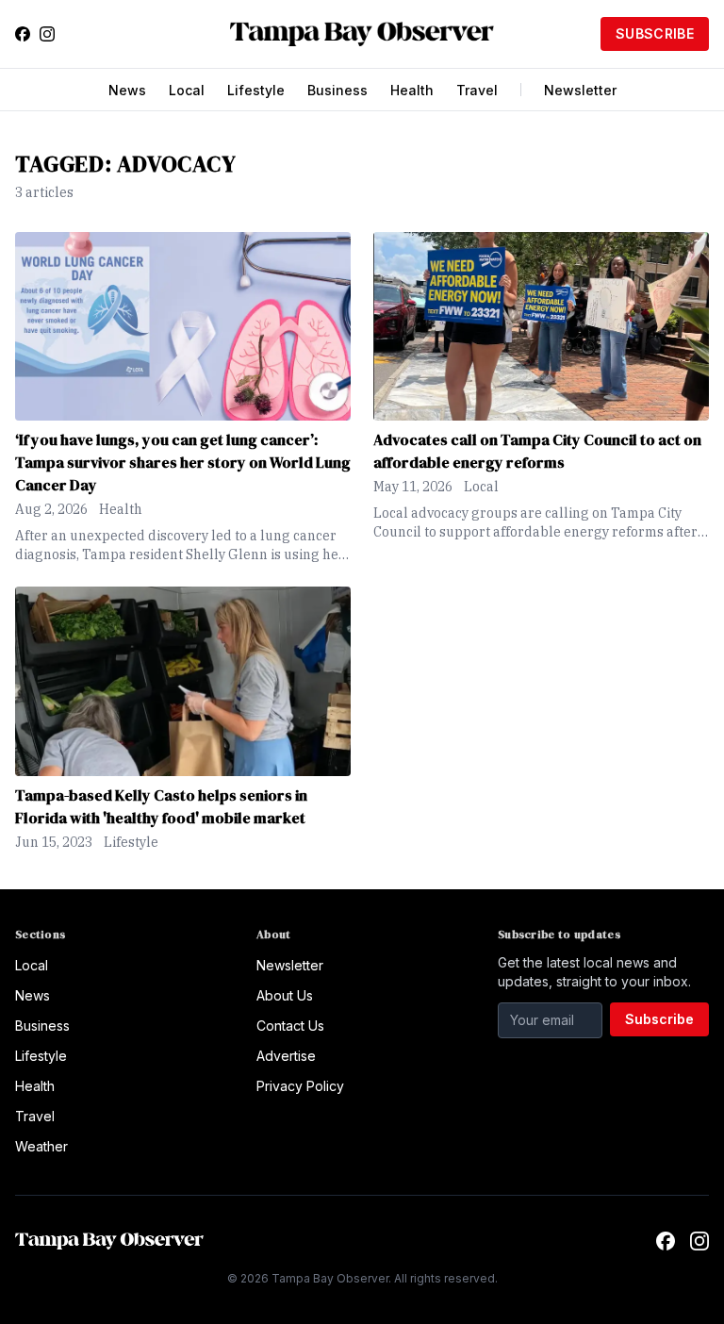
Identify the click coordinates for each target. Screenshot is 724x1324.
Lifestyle (256, 90)
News (127, 90)
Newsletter (580, 90)
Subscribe (655, 33)
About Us (284, 995)
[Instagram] (47, 33)
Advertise (286, 1056)
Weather (41, 1146)
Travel (477, 90)
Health (412, 90)
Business (337, 90)
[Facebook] (22, 33)
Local (187, 90)
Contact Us (290, 1026)
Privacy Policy (300, 1086)
